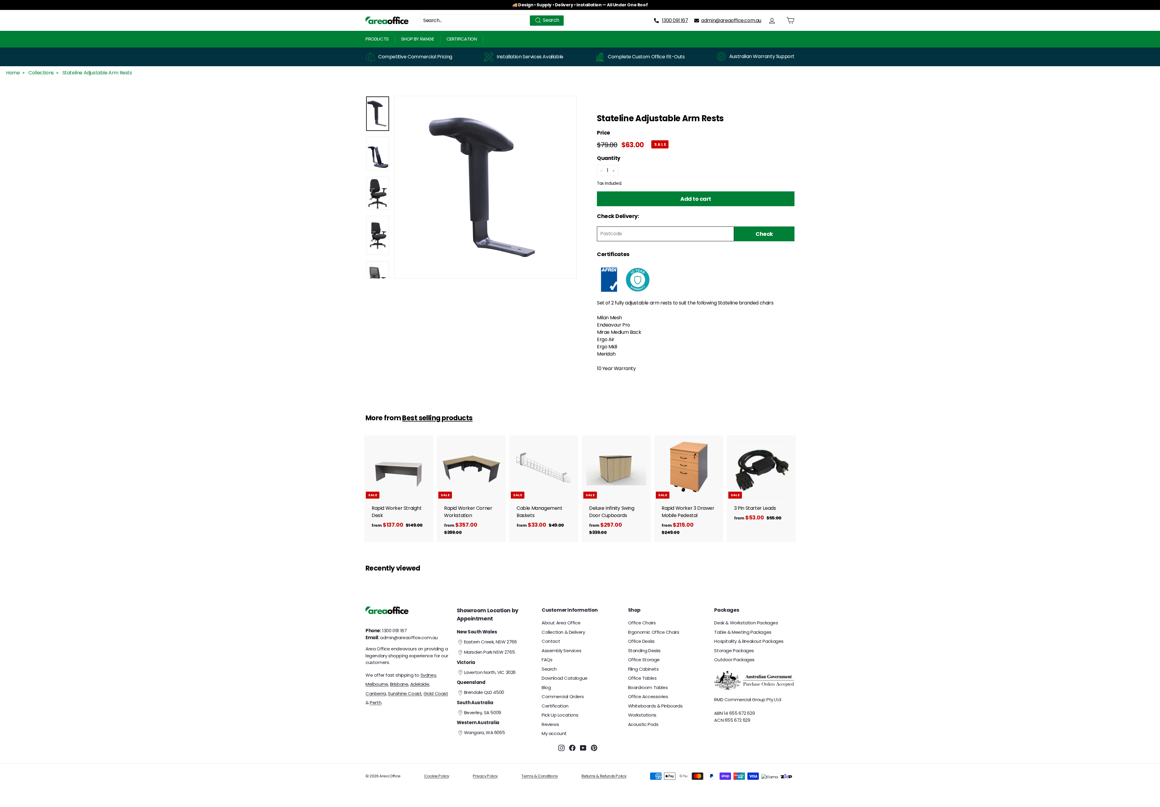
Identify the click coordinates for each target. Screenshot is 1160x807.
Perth (375, 702)
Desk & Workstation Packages (746, 623)
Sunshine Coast (404, 693)
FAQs (547, 659)
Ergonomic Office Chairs (653, 632)
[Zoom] (485, 187)
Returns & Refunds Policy (604, 776)
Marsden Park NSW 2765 (489, 652)
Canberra (376, 693)
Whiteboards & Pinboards (655, 706)
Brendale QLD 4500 (484, 692)
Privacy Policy (485, 776)
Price (603, 133)
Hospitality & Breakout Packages (749, 641)
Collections (41, 72)
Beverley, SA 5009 (482, 712)
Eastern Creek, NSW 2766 (490, 642)
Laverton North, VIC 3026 (490, 672)
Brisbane (399, 684)
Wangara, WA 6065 (484, 732)
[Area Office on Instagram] (561, 747)
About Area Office (561, 623)
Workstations (642, 715)
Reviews (550, 724)
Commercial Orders (563, 696)
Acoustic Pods (643, 724)
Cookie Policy (436, 776)
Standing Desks (644, 650)
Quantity (608, 158)
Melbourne (377, 684)
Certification (461, 39)
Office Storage (644, 659)
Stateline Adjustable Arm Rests (97, 72)
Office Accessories (648, 696)
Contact (551, 641)
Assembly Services (561, 650)
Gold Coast (436, 693)
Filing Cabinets (643, 669)
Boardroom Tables (648, 687)
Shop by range (417, 39)
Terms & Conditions (539, 776)
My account (554, 733)
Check (764, 234)
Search (549, 669)
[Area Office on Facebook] (572, 747)
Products (377, 39)
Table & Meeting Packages (742, 632)
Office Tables (642, 678)
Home (13, 72)
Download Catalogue (565, 678)
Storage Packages (734, 650)
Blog (546, 687)
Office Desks (641, 641)
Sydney (428, 675)
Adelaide (419, 684)
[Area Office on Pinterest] (594, 747)
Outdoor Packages (734, 659)
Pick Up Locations (560, 715)
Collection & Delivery (563, 632)
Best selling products (437, 418)
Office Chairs (642, 623)
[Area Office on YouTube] (583, 747)
